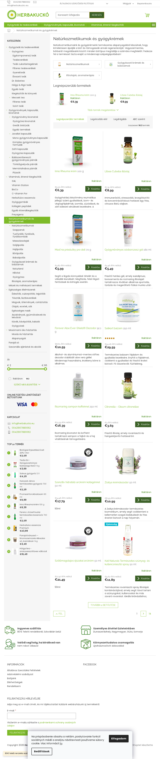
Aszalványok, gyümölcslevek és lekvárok (29, 316)
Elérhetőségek (14, 682)
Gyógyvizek (18, 325)
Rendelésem (14, 686)
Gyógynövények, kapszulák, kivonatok (23, 111)
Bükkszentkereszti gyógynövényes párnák (24, 159)
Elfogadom (118, 738)
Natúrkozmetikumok (23, 225)
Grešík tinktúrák (21, 125)
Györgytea (17, 51)
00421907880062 (21, 427)
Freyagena (17, 214)
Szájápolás (18, 245)
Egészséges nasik (21, 310)
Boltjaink (11, 678)
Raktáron (21, 378)
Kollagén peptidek (21, 206)
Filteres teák (19, 101)
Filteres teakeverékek (24, 68)
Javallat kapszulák (21, 133)
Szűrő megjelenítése (25, 384)
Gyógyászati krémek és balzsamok (24, 263)
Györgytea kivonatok (24, 121)
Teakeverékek (20, 59)
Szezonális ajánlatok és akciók (25, 346)
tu (61, 743)
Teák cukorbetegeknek (25, 64)
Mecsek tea (18, 97)
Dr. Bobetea (18, 80)
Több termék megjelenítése (101, 110)
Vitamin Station (20, 185)
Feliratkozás (17, 732)
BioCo (15, 189)
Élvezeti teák (19, 76)
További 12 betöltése (103, 605)
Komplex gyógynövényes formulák (26, 143)
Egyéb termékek (21, 129)
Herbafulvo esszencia (23, 197)
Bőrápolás (18, 253)
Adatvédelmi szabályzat (20, 674)
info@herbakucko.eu (23, 423)
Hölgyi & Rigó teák (21, 85)
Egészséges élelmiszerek (22, 289)
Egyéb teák (18, 89)
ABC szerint (139, 119)
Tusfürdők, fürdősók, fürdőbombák (24, 235)
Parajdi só (14, 342)
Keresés (97, 15)
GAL (14, 181)
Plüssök (16, 172)
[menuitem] (22, 24)
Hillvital (16, 272)
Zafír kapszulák (20, 149)
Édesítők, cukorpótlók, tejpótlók (28, 293)
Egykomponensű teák (24, 55)
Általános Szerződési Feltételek (77, 3)
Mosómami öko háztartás (23, 330)
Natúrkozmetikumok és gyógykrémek (21, 220)
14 (150, 613)
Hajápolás (18, 249)
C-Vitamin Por (19, 193)
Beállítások (42, 751)
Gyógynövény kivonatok (25, 117)
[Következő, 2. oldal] (143, 614)
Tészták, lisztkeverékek (24, 298)
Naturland (18, 268)
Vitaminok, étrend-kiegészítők (25, 176)
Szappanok (19, 229)
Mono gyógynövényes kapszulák (30, 138)
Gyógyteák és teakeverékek (24, 47)
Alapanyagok (19, 338)
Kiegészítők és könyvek (24, 93)
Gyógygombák (20, 202)
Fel (60, 613)
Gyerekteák (19, 72)
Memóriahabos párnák (25, 168)
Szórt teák (18, 106)
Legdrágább (120, 119)
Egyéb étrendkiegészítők (25, 210)
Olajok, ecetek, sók (22, 306)
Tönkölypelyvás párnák (25, 164)
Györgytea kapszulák (23, 153)
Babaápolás (19, 257)
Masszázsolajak (21, 240)
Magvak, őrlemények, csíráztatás (30, 302)
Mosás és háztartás (22, 334)
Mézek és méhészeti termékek (25, 285)
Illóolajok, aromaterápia (24, 281)
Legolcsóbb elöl (98, 119)
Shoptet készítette (142, 745)
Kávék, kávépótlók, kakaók (26, 321)
